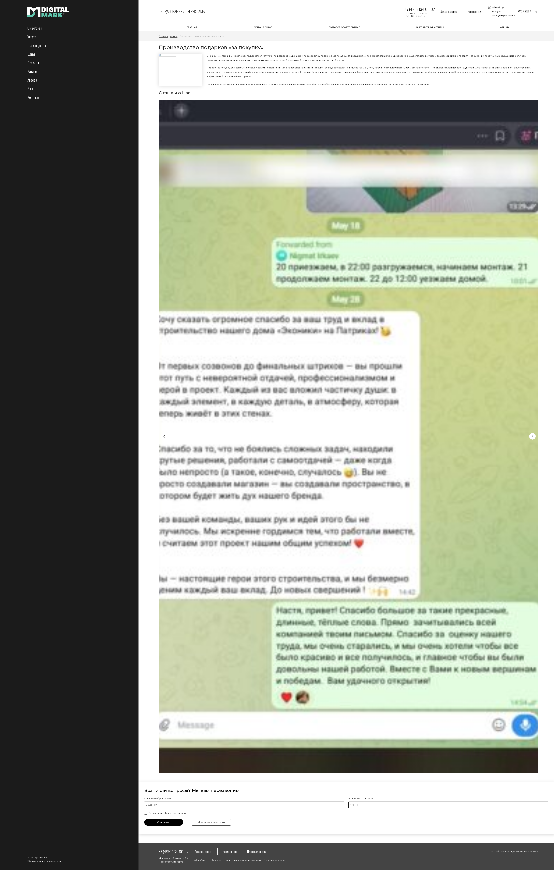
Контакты (33, 97)
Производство (36, 45)
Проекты (33, 62)
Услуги (31, 36)
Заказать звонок (448, 11)
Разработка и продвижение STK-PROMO (514, 851)
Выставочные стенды (430, 27)
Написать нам (474, 11)
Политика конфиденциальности (242, 860)
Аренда (32, 80)
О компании (34, 28)
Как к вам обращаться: (157, 798)
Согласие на (167, 813)
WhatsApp (498, 7)
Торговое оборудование (344, 27)
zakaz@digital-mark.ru (504, 15)
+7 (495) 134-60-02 (420, 9)
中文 (534, 11)
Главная (192, 27)
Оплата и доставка (274, 860)
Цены (31, 54)
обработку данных (175, 813)
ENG (527, 11)
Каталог (32, 71)
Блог (30, 88)
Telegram (497, 11)
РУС (520, 11)
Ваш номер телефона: (361, 798)
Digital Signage (262, 27)
